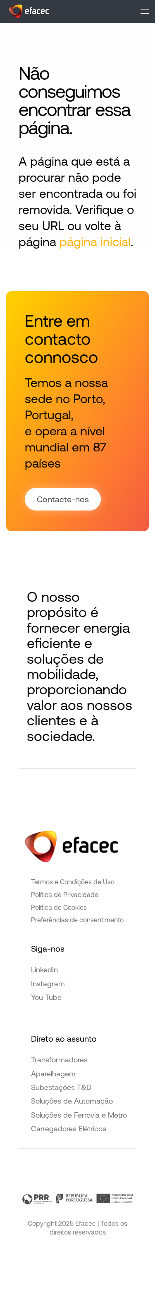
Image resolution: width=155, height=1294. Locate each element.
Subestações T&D (61, 1087)
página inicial (95, 242)
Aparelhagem (53, 1073)
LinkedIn (44, 969)
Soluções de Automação (72, 1101)
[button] (145, 11)
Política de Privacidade (64, 894)
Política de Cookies (59, 907)
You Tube (46, 997)
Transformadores (59, 1059)
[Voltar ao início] (28, 11)
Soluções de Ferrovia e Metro (79, 1115)
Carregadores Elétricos (68, 1128)
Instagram (48, 983)
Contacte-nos (63, 499)
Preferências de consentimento (77, 920)
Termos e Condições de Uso (72, 882)
